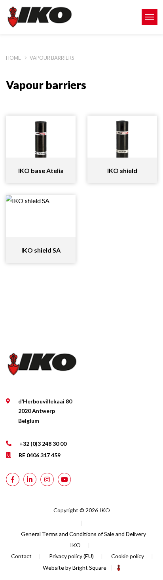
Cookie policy (127, 556)
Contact (21, 556)
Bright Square (89, 567)
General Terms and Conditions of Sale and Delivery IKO (83, 539)
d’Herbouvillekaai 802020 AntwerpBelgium (45, 411)
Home (13, 58)
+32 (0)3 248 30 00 (42, 443)
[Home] (68, 17)
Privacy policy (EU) (71, 556)
